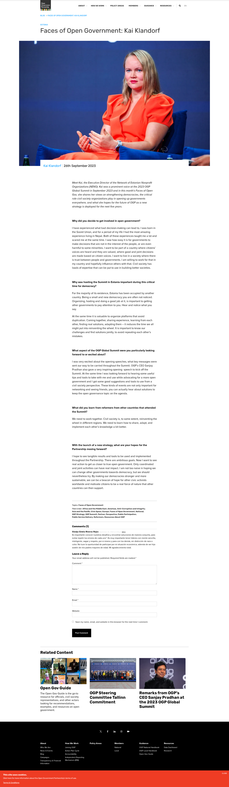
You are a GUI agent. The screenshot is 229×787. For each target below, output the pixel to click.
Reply (124, 532)
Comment (77, 563)
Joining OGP (70, 747)
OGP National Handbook (149, 747)
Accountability (70, 754)
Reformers (99, 517)
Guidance (143, 743)
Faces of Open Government (90, 505)
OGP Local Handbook (148, 751)
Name (75, 589)
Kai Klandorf (52, 166)
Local (116, 751)
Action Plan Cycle (72, 751)
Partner (101, 514)
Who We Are (45, 747)
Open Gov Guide (146, 754)
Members (119, 743)
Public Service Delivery (82, 517)
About (43, 743)
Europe (105, 511)
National (140, 511)
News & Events (46, 751)
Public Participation (127, 514)
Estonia (44, 25)
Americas (112, 509)
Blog (42, 15)
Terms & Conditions (11, 783)
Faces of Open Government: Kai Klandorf (67, 15)
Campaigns (44, 757)
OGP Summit (91, 514)
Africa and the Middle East (95, 509)
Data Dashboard (170, 747)
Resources (169, 743)
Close (224, 773)
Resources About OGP (114, 517)
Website (76, 611)
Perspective (111, 514)
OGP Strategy (78, 514)
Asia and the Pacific (81, 511)
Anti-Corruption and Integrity (131, 509)
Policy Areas (96, 743)
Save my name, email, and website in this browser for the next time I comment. (111, 622)
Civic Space (96, 511)
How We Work (72, 743)
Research (168, 751)
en (185, 6)
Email (75, 600)
